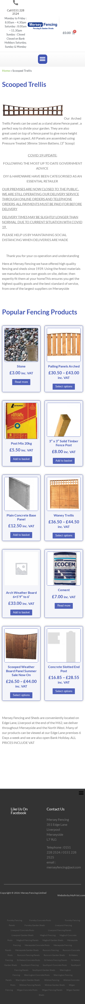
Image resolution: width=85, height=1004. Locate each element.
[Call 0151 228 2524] (15, 2)
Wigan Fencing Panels (52, 990)
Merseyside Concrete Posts (37, 945)
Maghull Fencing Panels (27, 940)
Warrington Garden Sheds (28, 980)
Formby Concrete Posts (40, 920)
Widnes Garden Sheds (55, 985)
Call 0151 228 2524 (15, 12)
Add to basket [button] (21, 459)
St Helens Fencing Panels (55, 960)
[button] (43, 59)
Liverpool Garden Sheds (22, 935)
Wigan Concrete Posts (27, 990)
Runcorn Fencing (51, 950)
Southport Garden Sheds (43, 970)
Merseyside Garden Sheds (27, 950)
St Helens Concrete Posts (28, 960)
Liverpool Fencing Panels (59, 930)
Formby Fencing (14, 920)
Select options (63, 386)
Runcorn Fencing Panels (28, 955)
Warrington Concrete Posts (37, 975)
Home (6, 70)
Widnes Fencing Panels (30, 985)
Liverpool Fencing (63, 925)
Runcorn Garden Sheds (54, 955)
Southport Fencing (30, 965)
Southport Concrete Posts (55, 965)
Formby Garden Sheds (35, 925)
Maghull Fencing (47, 935)
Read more (21, 381)
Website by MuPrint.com (71, 895)
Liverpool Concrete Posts (22, 930)
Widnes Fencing (51, 980)
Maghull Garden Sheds (52, 940)
